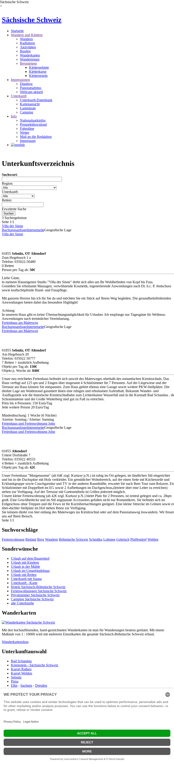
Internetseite (35, 230)
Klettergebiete (39, 67)
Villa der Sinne (12, 226)
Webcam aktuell (31, 92)
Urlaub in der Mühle (25, 566)
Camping (26, 112)
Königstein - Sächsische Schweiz (34, 665)
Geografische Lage (57, 230)
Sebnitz (16, 677)
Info (14, 116)
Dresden (41, 685)
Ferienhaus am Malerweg (20, 323)
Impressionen (20, 80)
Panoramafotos (30, 88)
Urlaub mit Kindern (25, 562)
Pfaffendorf (138, 539)
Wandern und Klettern (27, 35)
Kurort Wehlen (21, 673)
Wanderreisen (29, 59)
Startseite (17, 31)
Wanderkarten (30, 55)
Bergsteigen (28, 63)
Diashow (26, 84)
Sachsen (26, 685)
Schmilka (95, 539)
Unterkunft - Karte (24, 583)
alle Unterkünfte (22, 603)
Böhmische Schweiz (73, 539)
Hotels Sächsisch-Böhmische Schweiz (38, 587)
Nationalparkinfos (33, 120)
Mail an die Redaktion (36, 137)
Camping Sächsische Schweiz (32, 599)
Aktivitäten (28, 47)
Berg (40, 539)
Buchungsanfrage (14, 230)
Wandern (26, 39)
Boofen (25, 51)
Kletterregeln (38, 76)
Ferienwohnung (13, 539)
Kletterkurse (37, 71)
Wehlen (152, 539)
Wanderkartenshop (15, 642)
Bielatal (30, 539)
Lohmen (109, 539)
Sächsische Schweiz (31, 20)
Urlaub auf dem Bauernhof (30, 558)
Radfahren (27, 43)
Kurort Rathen (21, 669)
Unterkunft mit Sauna (26, 579)
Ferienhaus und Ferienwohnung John (28, 423)
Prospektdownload (33, 124)
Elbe (14, 685)
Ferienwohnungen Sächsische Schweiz (39, 591)
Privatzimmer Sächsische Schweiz (35, 595)
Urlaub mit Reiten (23, 575)
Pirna (14, 681)
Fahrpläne (27, 128)
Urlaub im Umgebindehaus (30, 571)
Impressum (28, 141)
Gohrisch (122, 539)
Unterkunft (19, 96)
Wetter (24, 132)
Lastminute (28, 108)
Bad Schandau (21, 661)
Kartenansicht (30, 104)
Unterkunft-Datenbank (36, 100)
